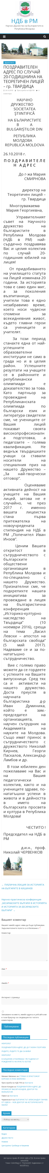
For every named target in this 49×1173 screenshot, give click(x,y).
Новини (5, 1141)
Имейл (5, 983)
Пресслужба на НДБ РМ (26, 90)
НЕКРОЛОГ (6, 1043)
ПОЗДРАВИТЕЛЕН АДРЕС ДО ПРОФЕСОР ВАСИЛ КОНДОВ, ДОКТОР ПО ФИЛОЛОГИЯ (21, 1089)
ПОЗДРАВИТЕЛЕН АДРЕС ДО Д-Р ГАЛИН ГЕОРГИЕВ (24, 1047)
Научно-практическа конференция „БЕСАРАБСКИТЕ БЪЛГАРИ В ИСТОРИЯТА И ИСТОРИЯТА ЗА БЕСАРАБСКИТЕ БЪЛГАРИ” (24, 905)
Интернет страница (11, 997)
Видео (4, 1134)
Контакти (29, 1083)
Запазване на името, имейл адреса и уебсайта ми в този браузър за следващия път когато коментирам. (24, 1017)
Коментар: (6, 933)
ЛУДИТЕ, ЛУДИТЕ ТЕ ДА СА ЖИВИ (16, 1051)
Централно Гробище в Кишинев (15, 1145)
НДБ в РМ (24, 21)
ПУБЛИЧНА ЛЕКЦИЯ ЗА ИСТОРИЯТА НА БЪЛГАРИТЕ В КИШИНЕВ (23, 886)
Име (4, 969)
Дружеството (9, 63)
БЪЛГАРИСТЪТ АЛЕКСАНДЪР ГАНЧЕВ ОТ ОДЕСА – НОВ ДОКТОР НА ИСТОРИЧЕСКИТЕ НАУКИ (24, 1102)
